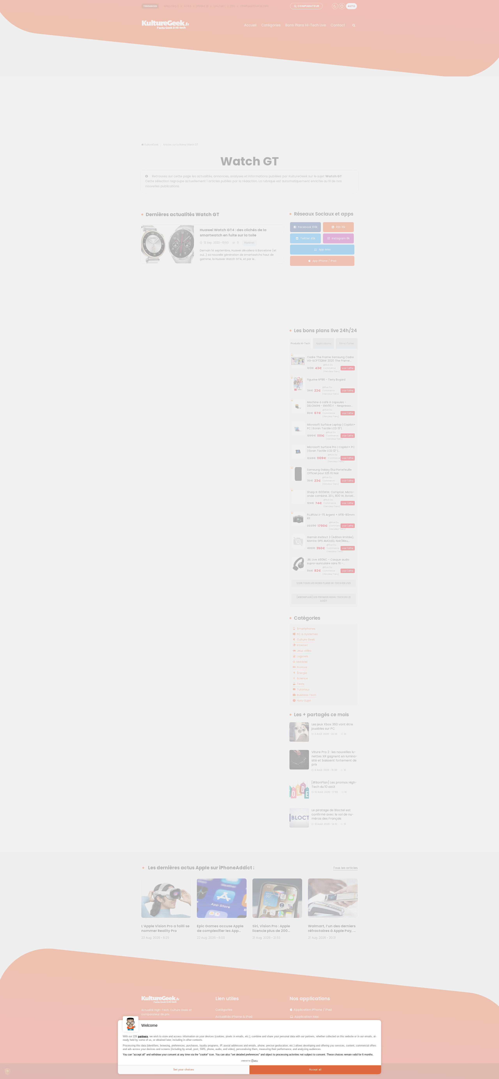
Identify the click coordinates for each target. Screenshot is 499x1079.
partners (143, 1036)
